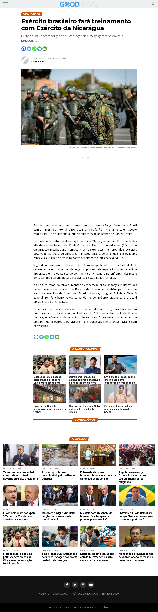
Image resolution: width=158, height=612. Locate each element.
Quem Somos (60, 594)
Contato (44, 594)
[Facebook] (23, 48)
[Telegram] (39, 48)
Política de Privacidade (84, 594)
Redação (39, 61)
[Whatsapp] (34, 48)
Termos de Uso (110, 594)
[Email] (44, 48)
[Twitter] (29, 48)
